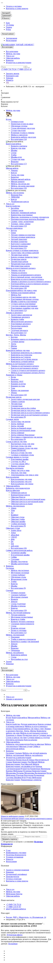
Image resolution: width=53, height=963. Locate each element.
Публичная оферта (14, 935)
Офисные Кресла (18, 497)
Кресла (14, 173)
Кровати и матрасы (19, 146)
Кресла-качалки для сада (21, 481)
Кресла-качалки (12, 477)
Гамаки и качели (18, 401)
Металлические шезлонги (22, 321)
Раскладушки (16, 328)
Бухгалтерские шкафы (20, 555)
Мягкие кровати (18, 181)
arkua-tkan (15, 535)
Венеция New (16, 195)
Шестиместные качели (20, 266)
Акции (9, 661)
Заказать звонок (12, 73)
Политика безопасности (16, 855)
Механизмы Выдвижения (35, 773)
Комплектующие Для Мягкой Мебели (28, 762)
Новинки (10, 664)
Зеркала (14, 601)
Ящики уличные (18, 466)
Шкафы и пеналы (18, 606)
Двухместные (16, 404)
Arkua (13, 533)
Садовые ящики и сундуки (17, 457)
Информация (6, 846)
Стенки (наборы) (18, 575)
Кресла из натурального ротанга (24, 368)
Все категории (12, 51)
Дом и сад (10, 56)
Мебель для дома (13, 54)
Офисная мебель (13, 58)
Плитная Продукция (24, 775)
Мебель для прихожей (15, 635)
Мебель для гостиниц (15, 193)
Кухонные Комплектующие (34, 771)
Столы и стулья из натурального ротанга (28, 370)
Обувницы (15, 650)
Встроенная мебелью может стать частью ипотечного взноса (26, 818)
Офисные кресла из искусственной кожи (28, 499)
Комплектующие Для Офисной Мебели (22, 764)
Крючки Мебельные (14, 771)
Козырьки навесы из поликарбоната (26, 339)
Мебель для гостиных (20, 570)
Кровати (14, 599)
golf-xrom (15, 546)
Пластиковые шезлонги (21, 324)
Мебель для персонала (15, 506)
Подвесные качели (18, 259)
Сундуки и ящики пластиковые (24, 306)
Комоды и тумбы (18, 619)
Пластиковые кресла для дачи (23, 297)
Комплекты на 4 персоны (21, 355)
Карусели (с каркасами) (21, 244)
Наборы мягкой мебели (20, 179)
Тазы (13, 388)
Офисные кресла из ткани (22, 504)
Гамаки (14, 348)
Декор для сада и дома (20, 470)
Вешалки (14, 161)
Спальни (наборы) (18, 595)
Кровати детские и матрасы (22, 621)
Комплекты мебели (19, 655)
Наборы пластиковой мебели (23, 293)
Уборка (14, 393)
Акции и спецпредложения (17, 870)
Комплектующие (13, 780)
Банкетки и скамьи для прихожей (25, 641)
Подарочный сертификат (16, 874)
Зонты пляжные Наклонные (23, 435)
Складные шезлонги (19, 330)
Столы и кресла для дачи (16, 441)
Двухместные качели (19, 255)
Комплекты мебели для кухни (23, 137)
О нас (8, 850)
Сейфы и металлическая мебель (19, 550)
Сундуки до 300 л (18, 461)
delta (13, 539)
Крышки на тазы (18, 386)
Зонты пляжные (17, 433)
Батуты (14, 230)
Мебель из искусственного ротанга (20, 268)
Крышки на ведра (18, 384)
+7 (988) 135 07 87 (24, 69)
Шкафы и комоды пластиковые (24, 301)
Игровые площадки (19, 241)
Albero (13, 508)
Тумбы (14, 155)
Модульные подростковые (22, 617)
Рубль (8, 29)
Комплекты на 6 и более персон (24, 359)
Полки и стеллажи (18, 630)
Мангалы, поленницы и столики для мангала (30, 217)
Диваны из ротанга (19, 273)
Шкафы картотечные (19, 564)
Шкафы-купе (16, 157)
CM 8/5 (14, 537)
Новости (9, 859)
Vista (13, 510)
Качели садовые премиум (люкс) (24, 257)
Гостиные (10, 568)
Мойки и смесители (19, 135)
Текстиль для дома (18, 473)
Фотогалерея (11, 861)
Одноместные (17, 406)
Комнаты (10, 60)
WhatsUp (9, 80)
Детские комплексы (14, 228)
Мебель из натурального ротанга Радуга (28, 373)
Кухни (8, 119)
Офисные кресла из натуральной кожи (27, 501)
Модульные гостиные (20, 573)
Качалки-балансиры (19, 246)
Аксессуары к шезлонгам (21, 315)
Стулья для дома (18, 159)
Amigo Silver (16, 530)
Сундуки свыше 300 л (20, 464)
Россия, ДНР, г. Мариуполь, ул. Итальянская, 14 (26, 917)
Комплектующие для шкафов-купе (20, 766)
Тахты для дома (17, 175)
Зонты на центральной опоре (23, 430)
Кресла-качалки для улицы (22, 484)
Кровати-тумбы (17, 319)
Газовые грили (17, 210)
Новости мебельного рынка (12, 816)
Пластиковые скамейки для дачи (24, 308)
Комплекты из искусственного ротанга (27, 279)
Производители (12, 876)
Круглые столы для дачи (21, 446)
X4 (12, 513)
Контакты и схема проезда (17, 8)
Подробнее (13, 944)
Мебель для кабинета (15, 653)
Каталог (4, 885)
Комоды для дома (18, 148)
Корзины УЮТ (17, 381)
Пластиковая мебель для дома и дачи (21, 290)
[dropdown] (2, 2)
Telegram (9, 78)
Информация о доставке (16, 853)
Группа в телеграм (13, 879)
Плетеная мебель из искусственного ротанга (29, 284)
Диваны (14, 170)
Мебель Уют (16, 295)
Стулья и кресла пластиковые (23, 304)
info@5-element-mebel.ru (16, 909)
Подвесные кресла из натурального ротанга (29, 415)
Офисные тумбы (18, 519)
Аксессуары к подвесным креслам (25, 399)
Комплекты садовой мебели (22, 361)
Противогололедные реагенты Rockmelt (27, 219)
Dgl (12, 544)
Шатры (14, 346)
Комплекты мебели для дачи (18, 350)
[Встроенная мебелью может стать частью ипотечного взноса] (20, 814)
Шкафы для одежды (19, 561)
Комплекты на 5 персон (21, 357)
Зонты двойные (17, 424)
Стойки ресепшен (18, 524)
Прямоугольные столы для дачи (24, 448)
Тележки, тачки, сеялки (20, 224)
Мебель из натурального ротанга (20, 364)
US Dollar (10, 25)
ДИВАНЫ (15, 197)
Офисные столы (17, 517)
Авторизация (11, 38)
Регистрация (11, 40)
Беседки (14, 337)
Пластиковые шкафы (19, 459)
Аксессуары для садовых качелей (25, 253)
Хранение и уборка (14, 375)
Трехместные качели (19, 261)
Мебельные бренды (14, 894)
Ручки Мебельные (34, 777)
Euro (8, 23)
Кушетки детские (18, 628)
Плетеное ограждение (20, 286)
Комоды (14, 584)
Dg (12, 541)
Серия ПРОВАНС (18, 450)
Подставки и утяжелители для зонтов (26, 437)
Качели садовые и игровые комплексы (22, 250)
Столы (13, 153)
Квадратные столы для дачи (22, 444)
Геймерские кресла (19, 493)
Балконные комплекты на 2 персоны (26, 353)
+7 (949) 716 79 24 (9, 69)
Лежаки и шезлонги (14, 313)
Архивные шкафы (18, 553)
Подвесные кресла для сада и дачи (25, 410)
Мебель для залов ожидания (22, 186)
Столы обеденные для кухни (23, 128)
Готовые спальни (18, 593)
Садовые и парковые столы (22, 455)
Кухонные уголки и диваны (22, 133)
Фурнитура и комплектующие (18, 62)
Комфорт (14, 515)
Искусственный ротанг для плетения (26, 277)
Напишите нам (12, 76)
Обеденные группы (19, 126)
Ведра (13, 377)
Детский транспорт (19, 239)
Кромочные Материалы (40, 769)
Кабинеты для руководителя (18, 488)
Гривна (9, 27)
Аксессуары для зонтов (20, 421)
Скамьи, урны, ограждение (22, 221)
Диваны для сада (18, 270)
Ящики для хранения (20, 390)
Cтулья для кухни (18, 130)
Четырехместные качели (21, 264)
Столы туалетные (18, 604)
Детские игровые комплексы (23, 237)
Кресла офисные (13, 490)
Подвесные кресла (13, 397)
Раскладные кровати (19, 326)
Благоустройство (13, 206)
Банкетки (15, 177)
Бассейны (15, 208)
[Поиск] (29, 67)
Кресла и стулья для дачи (21, 453)
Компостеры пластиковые (22, 215)
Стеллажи (15, 559)
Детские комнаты (18, 615)
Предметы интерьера (15, 468)
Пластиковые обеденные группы (25, 299)
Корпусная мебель (13, 144)
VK (7, 82)
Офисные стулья (13, 528)
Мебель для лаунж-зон (20, 184)
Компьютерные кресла (20, 495)
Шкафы (14, 150)
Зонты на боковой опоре (21, 428)
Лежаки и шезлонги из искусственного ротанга (31, 281)
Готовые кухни (17, 121)
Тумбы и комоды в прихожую (23, 639)
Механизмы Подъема (15, 773)
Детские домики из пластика (23, 235)
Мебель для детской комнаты (18, 613)
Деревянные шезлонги (20, 317)
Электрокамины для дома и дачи (24, 475)
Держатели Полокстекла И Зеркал (20, 760)
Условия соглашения (14, 857)
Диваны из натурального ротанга (25, 366)
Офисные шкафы (18, 521)
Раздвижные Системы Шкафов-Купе (25, 776)
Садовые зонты (12, 419)
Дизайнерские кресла (20, 201)
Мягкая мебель (12, 168)
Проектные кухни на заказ (22, 124)
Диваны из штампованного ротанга (26, 275)
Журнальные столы (19, 579)
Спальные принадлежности (22, 624)
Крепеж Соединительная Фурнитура (24, 767)
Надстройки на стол (19, 659)
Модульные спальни (19, 597)
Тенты (13, 344)
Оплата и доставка (14, 6)
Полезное (5, 866)
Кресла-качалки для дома (21, 479)
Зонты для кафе (17, 426)
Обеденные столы (18, 577)
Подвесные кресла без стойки (23, 408)
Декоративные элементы (31, 780)
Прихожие (15, 637)
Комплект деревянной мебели (23, 213)
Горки (13, 233)
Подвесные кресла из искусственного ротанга (30, 413)
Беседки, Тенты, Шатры (16, 335)
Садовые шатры (17, 341)
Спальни (9, 590)
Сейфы (14, 557)
